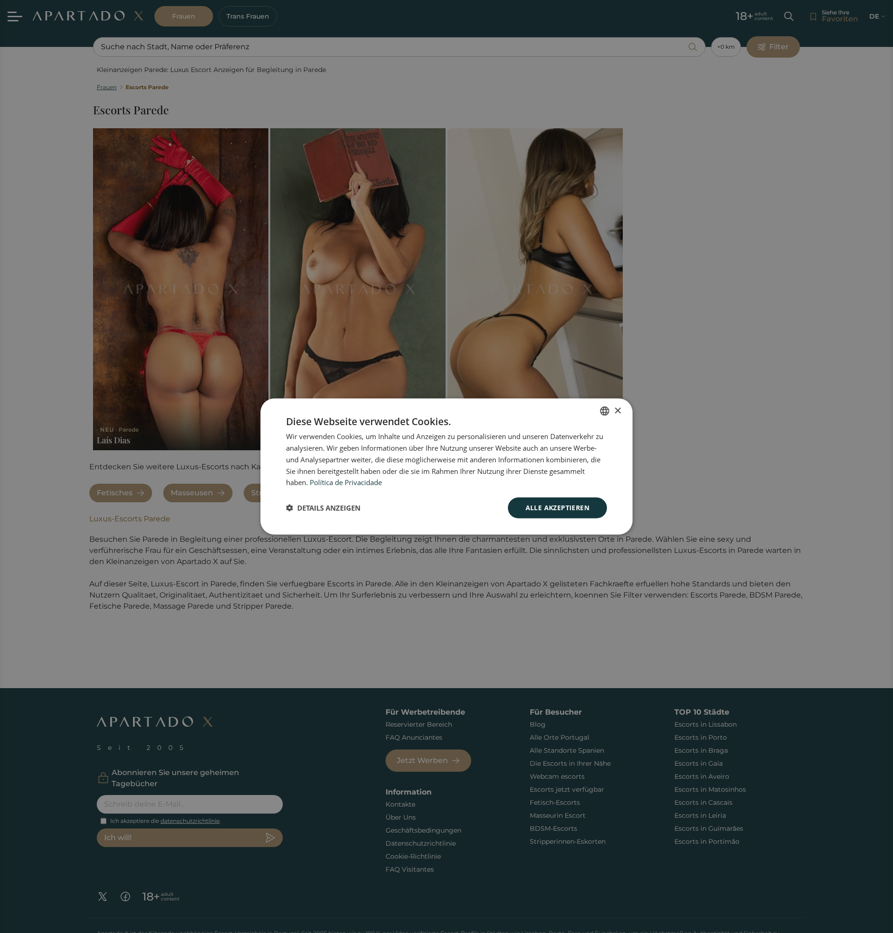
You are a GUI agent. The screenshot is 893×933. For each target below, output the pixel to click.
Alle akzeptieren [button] (557, 507)
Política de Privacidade (346, 482)
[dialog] (446, 467)
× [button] (617, 410)
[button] (323, 508)
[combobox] (604, 411)
